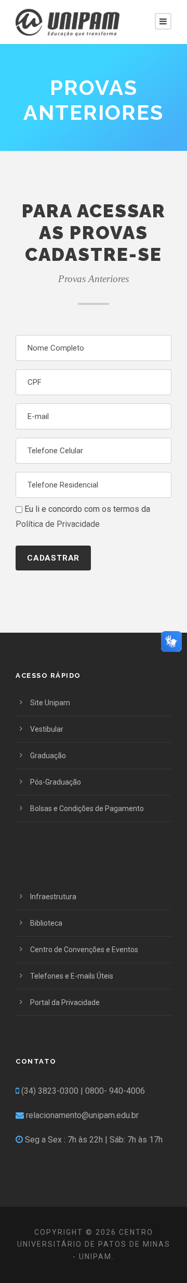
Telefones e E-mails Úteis (71, 976)
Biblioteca (46, 923)
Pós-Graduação (55, 782)
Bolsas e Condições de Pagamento (87, 808)
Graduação (48, 755)
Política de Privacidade (58, 524)
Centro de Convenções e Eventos (84, 949)
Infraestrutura (53, 896)
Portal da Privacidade (65, 1002)
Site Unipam (50, 703)
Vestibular (46, 729)
